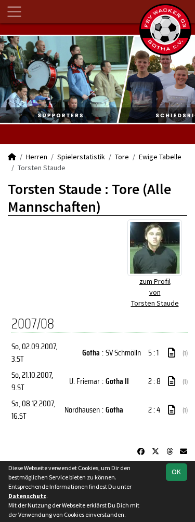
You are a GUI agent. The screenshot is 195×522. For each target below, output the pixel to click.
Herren (36, 156)
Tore (122, 156)
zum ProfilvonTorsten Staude (155, 292)
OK (176, 471)
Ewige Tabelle (160, 156)
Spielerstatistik (81, 156)
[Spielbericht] (171, 353)
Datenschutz (27, 496)
